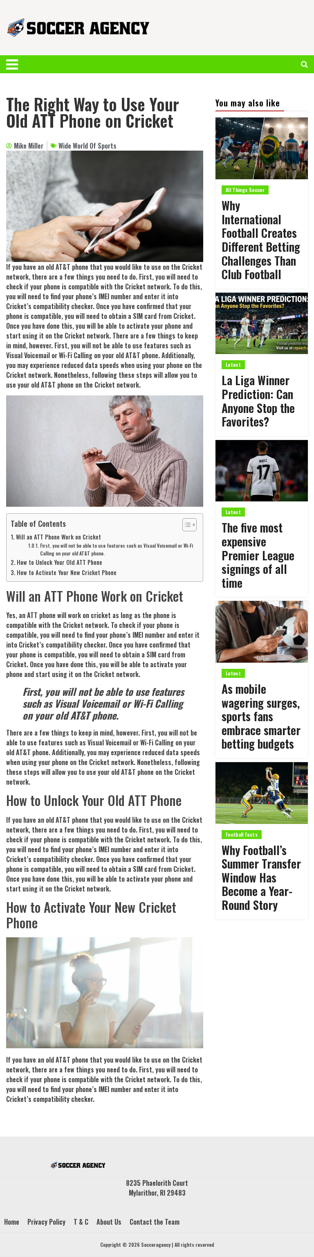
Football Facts (242, 834)
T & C (81, 1222)
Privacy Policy (46, 1222)
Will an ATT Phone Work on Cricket (58, 537)
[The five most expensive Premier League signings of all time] (261, 471)
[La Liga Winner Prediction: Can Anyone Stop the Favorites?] (261, 323)
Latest (233, 364)
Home (11, 1222)
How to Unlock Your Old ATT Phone (59, 562)
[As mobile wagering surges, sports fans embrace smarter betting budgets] (261, 632)
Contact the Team (154, 1222)
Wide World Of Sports (87, 146)
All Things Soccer (245, 189)
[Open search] (304, 64)
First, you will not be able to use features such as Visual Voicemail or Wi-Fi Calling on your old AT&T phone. (116, 549)
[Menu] (15, 64)
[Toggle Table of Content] (185, 525)
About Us (108, 1222)
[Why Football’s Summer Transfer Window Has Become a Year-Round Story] (261, 793)
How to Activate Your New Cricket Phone (67, 572)
